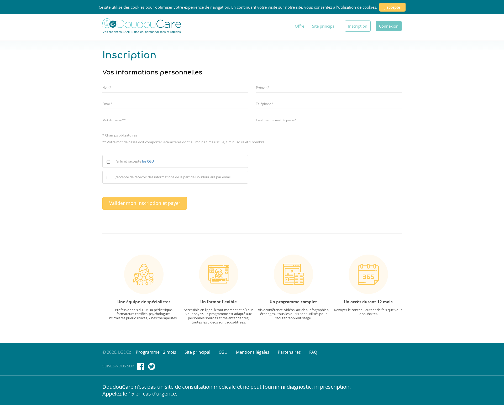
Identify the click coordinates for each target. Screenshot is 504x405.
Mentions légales (252, 352)
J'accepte (392, 7)
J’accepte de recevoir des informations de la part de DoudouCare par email (173, 177)
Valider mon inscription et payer (144, 203)
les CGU (148, 161)
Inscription (357, 26)
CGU (223, 352)
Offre (299, 26)
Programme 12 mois (156, 352)
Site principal (323, 26)
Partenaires (289, 352)
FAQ (313, 352)
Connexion (388, 26)
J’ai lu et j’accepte (135, 161)
